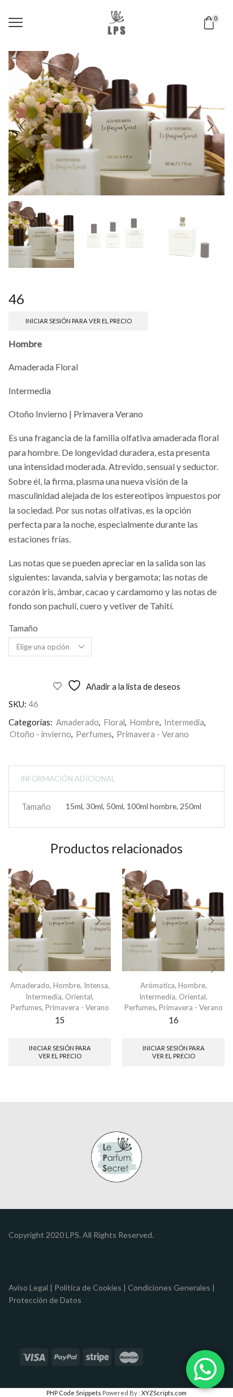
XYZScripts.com (164, 1392)
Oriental (78, 996)
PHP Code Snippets (73, 1392)
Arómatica (157, 985)
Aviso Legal (28, 1287)
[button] (22, 126)
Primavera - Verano (152, 734)
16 (174, 1020)
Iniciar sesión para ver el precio (78, 320)
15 (60, 1020)
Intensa (96, 985)
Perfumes (94, 734)
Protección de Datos (44, 1300)
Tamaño (23, 628)
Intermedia (184, 722)
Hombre (144, 722)
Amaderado (77, 722)
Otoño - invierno (40, 734)
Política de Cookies (88, 1287)
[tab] (67, 779)
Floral (114, 722)
